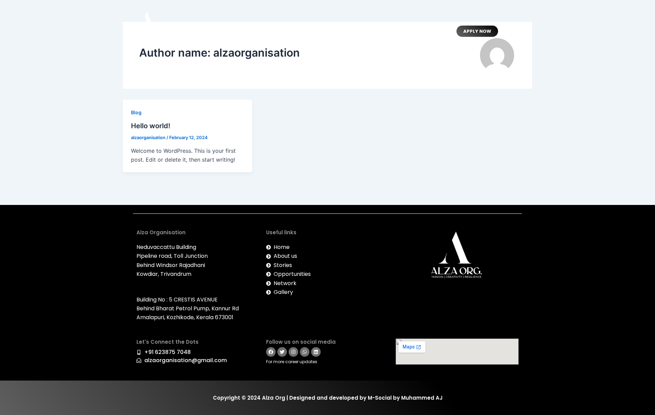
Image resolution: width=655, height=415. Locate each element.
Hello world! (150, 126)
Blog (136, 112)
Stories (364, 31)
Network (334, 31)
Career (422, 31)
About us (226, 31)
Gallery (393, 31)
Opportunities (293, 31)
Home (196, 31)
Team (255, 31)
